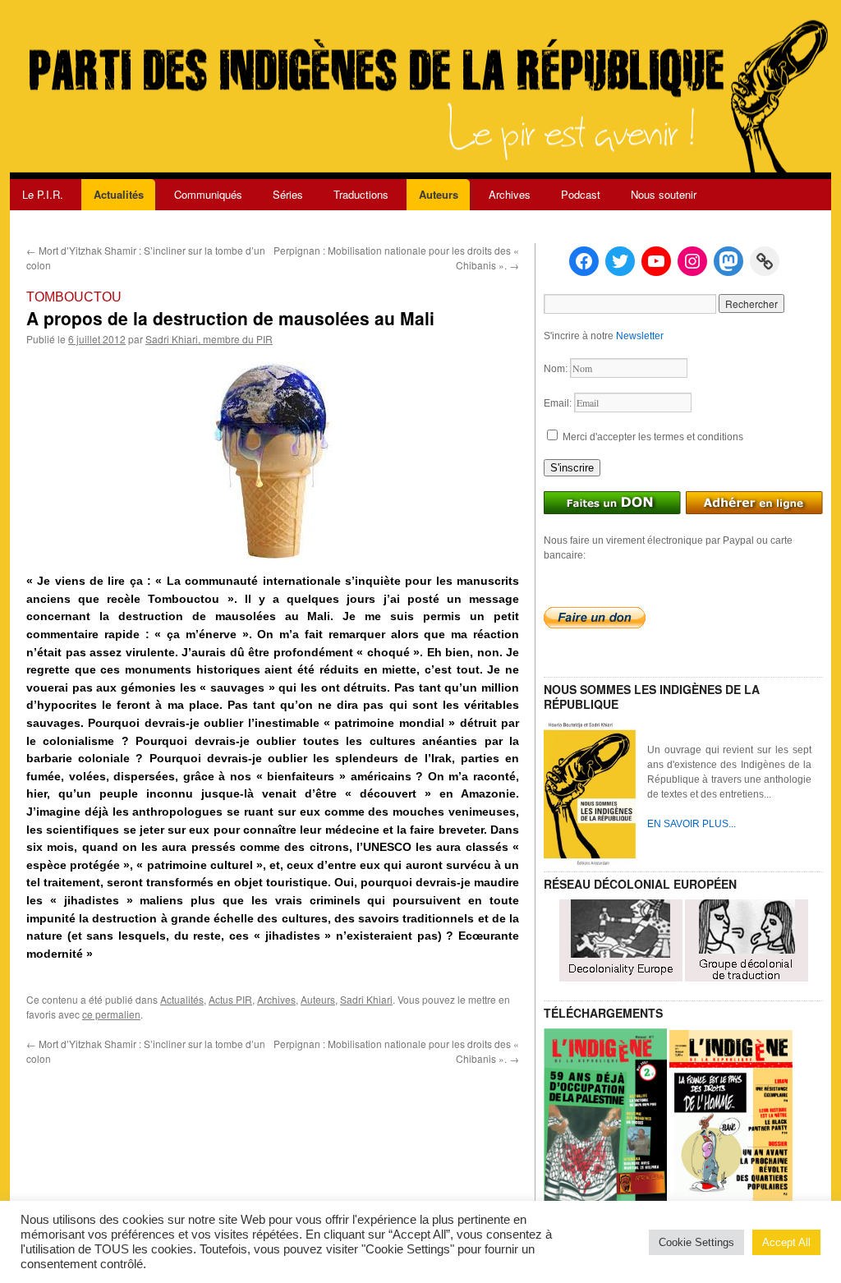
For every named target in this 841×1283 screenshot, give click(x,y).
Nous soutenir (663, 194)
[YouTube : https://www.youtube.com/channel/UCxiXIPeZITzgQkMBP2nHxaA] (656, 261)
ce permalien (111, 1014)
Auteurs (438, 194)
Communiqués (208, 194)
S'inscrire (572, 468)
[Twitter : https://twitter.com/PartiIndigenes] (620, 261)
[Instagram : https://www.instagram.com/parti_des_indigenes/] (692, 261)
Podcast (580, 194)
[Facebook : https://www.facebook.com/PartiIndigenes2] (584, 261)
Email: (559, 403)
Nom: (557, 369)
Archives (510, 194)
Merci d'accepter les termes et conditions (651, 437)
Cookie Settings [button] (696, 1242)
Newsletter (640, 336)
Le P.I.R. (42, 194)
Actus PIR (230, 999)
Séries (288, 194)
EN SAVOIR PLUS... (691, 824)
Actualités (119, 194)
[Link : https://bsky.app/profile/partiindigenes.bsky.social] (764, 261)
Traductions (360, 194)
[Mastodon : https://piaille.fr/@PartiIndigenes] (728, 261)
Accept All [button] (786, 1242)
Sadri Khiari (366, 999)
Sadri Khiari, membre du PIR (209, 339)
